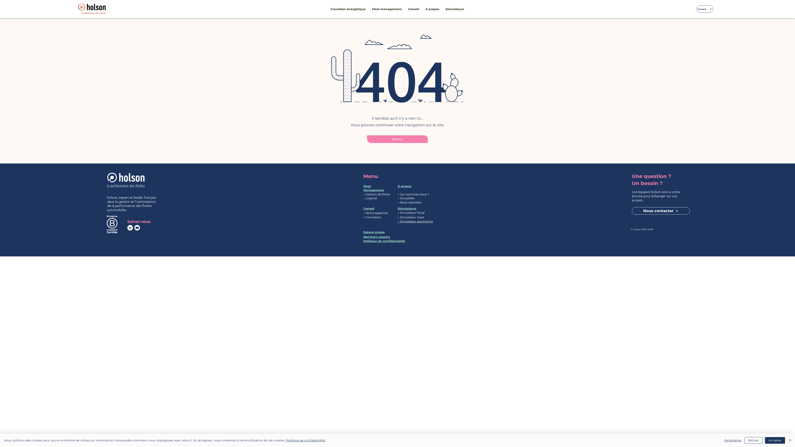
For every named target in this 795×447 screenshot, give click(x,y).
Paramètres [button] (732, 440)
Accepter (775, 440)
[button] (348, 9)
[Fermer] (790, 440)
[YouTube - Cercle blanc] (137, 228)
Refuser (753, 440)
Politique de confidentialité (305, 440)
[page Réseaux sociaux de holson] (130, 228)
